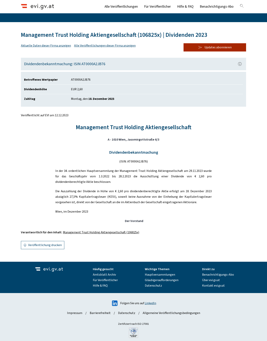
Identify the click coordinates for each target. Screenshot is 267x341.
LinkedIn (150, 303)
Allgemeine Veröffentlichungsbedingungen (171, 313)
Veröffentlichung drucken (45, 245)
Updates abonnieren (218, 47)
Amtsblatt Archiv (104, 274)
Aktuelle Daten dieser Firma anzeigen (46, 45)
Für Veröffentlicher (157, 6)
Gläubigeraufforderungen (161, 280)
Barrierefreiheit (100, 313)
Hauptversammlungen (160, 274)
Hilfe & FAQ (185, 6)
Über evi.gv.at (211, 280)
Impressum (74, 313)
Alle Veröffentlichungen (121, 6)
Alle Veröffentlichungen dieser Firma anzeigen (105, 45)
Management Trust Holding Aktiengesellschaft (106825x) (101, 232)
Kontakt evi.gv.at (213, 285)
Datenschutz (153, 285)
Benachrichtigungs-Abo (217, 6)
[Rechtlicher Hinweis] (240, 64)
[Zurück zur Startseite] (37, 6)
